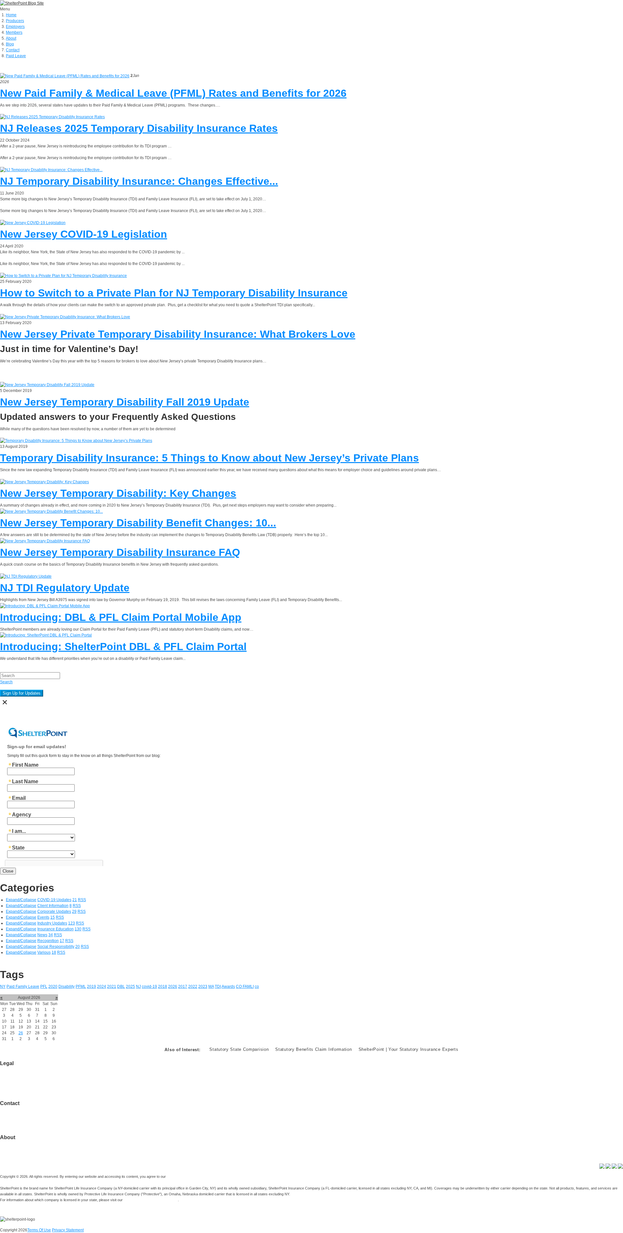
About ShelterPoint (16, 1143)
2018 (162, 986)
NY (3, 986)
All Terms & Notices (17, 1081)
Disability (66, 986)
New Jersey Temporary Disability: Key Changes (118, 493)
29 (74, 911)
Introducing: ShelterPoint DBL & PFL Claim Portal (123, 646)
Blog (10, 44)
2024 (101, 986)
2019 (91, 986)
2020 (52, 986)
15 (52, 917)
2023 (202, 986)
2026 (172, 986)
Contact (12, 50)
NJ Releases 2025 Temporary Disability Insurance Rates (139, 128)
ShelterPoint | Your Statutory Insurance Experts (408, 1049)
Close (8, 871)
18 (54, 952)
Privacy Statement (68, 1230)
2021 (111, 986)
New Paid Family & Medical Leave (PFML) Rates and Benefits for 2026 (173, 93)
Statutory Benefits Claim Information (313, 1049)
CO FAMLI (245, 986)
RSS (82, 900)
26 (20, 1033)
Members (14, 32)
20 (77, 946)
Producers (15, 21)
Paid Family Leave (22, 986)
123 (71, 923)
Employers (15, 26)
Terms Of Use (39, 1230)
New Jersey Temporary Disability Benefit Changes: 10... (138, 523)
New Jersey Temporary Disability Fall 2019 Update (124, 402)
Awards (228, 986)
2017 (182, 986)
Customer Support (16, 1115)
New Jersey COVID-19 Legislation (83, 234)
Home (11, 15)
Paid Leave (16, 56)
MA (211, 986)
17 (62, 940)
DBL (121, 986)
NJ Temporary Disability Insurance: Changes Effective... (139, 181)
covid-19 (149, 986)
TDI (218, 986)
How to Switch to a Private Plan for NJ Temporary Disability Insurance (174, 293)
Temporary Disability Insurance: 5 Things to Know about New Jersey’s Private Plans (209, 458)
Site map (8, 1121)
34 (50, 935)
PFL (43, 986)
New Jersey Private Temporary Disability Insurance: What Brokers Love (177, 334)
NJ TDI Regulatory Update (64, 588)
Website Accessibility (18, 1087)
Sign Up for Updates (22, 693)
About (11, 38)
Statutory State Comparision (239, 1049)
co (257, 986)
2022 (192, 986)
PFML (81, 986)
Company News (14, 1149)
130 (78, 929)
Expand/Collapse (21, 900)
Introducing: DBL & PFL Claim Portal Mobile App (120, 617)
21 (74, 900)
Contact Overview (15, 1109)
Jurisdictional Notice (18, 1075)
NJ (138, 986)
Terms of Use (11, 1069)
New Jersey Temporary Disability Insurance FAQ (120, 552)
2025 (130, 986)
